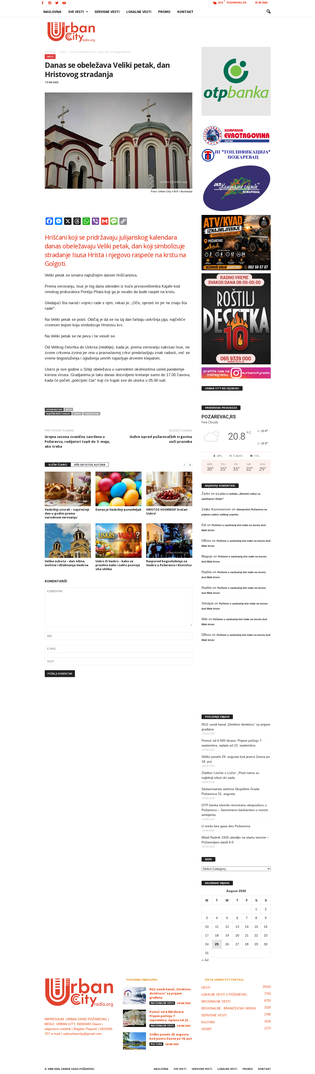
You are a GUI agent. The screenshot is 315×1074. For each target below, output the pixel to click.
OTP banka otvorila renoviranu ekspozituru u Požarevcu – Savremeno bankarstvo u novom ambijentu (235, 810)
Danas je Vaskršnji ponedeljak (118, 509)
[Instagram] (50, 3)
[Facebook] (42, 3)
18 (217, 935)
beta (68, 409)
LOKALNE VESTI (138, 11)
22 (256, 935)
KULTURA (156, 1044)
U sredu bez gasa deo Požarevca (226, 826)
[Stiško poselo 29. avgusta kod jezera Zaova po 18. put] (134, 1041)
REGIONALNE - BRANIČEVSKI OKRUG (228, 1008)
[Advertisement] (191, 31)
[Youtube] (64, 3)
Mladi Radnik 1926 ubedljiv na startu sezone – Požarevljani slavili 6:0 (235, 840)
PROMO (164, 11)
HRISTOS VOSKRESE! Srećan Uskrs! (166, 511)
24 (207, 944)
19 (227, 935)
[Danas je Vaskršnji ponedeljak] (118, 489)
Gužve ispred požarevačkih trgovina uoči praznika (161, 439)
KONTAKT (185, 11)
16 (265, 926)
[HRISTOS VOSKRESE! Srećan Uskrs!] (169, 489)
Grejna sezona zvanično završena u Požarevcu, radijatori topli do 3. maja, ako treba (77, 441)
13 (237, 926)
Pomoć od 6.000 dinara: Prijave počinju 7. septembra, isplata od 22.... (170, 1016)
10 (207, 926)
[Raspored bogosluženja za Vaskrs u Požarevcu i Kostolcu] (169, 540)
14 (247, 926)
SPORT (206, 1029)
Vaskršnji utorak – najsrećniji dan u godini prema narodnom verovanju (67, 513)
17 (207, 935)
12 (227, 926)
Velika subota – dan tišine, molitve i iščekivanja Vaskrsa (66, 563)
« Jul (205, 960)
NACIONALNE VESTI (162, 1003)
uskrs (77, 413)
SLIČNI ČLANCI (57, 464)
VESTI (50, 56)
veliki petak (92, 413)
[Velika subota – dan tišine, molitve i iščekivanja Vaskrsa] (68, 540)
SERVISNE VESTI (107, 11)
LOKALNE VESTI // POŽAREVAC (224, 994)
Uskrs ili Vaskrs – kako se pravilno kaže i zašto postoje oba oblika (117, 565)
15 (256, 926)
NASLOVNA (52, 11)
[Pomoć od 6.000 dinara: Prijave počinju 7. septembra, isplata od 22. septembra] (134, 1018)
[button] (268, 12)
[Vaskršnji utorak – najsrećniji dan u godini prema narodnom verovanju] (68, 489)
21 (247, 935)
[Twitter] (57, 3)
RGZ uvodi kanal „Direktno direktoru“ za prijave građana (236, 727)
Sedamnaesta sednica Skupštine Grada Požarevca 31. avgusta (230, 791)
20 (237, 935)
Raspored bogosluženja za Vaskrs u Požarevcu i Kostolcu (169, 563)
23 (265, 935)
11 (217, 926)
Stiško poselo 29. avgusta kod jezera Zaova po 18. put (236, 759)
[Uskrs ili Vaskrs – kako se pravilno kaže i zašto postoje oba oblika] (118, 540)
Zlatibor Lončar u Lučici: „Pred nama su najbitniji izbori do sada (230, 775)
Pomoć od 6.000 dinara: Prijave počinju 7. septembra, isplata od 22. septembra (232, 743)
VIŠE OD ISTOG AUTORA (89, 464)
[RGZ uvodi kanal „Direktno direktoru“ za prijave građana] (134, 995)
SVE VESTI (76, 11)
